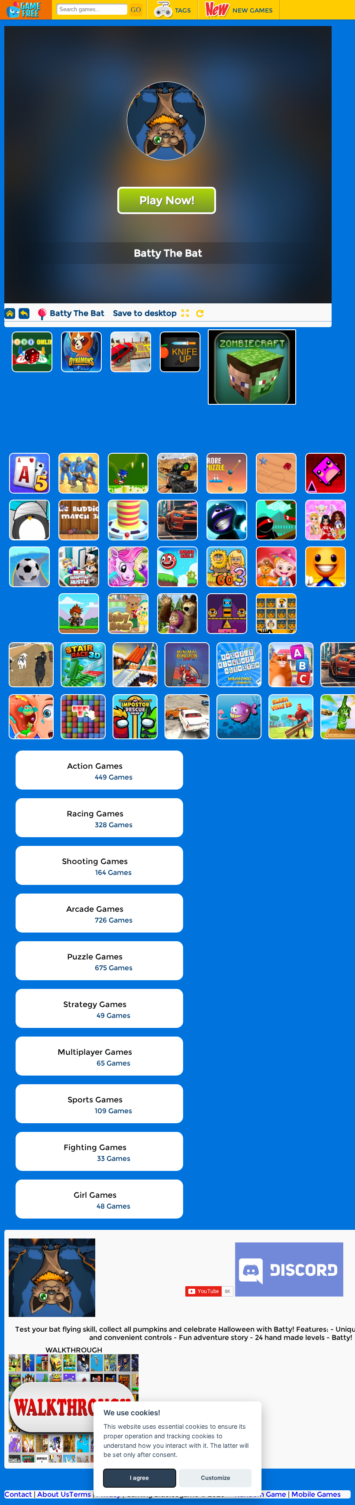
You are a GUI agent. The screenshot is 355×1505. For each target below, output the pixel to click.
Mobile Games (316, 1494)
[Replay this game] (199, 313)
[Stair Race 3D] (82, 664)
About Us (53, 1494)
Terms (80, 1494)
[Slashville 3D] (290, 716)
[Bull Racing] (30, 664)
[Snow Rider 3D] (134, 664)
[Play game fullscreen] (185, 313)
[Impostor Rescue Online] (134, 716)
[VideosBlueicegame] (74, 1460)
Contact (18, 1494)
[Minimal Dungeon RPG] (186, 664)
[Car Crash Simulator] (186, 716)
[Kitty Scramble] (290, 664)
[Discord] (289, 1294)
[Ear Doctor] (30, 716)
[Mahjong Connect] (238, 664)
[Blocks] (82, 716)
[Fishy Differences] (238, 716)
